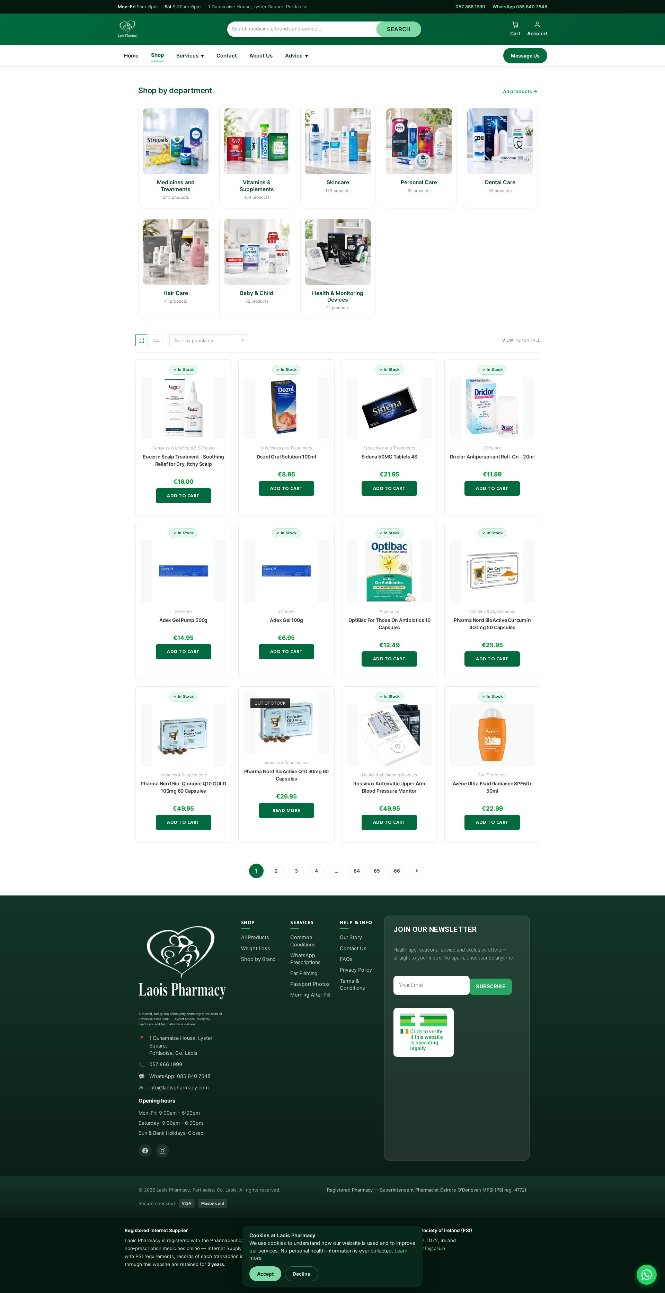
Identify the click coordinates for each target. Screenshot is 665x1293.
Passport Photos (310, 984)
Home (131, 55)
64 (357, 871)
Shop (157, 55)
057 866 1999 (470, 6)
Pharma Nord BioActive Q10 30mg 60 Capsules (286, 775)
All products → (520, 91)
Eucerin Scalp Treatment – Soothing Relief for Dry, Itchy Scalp (183, 460)
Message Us (525, 56)
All (536, 340)
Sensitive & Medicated (174, 448)
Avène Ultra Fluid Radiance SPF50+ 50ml (492, 787)
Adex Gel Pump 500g (183, 620)
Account (537, 33)
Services (190, 55)
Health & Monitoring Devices (389, 774)
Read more (286, 810)
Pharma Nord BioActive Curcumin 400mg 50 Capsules (492, 623)
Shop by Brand (258, 959)
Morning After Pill (310, 995)
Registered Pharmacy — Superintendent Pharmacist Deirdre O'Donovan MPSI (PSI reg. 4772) (426, 1190)
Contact (226, 55)
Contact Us (353, 948)
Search (399, 29)
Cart (515, 33)
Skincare (206, 448)
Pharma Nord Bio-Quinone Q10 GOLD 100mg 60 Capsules (183, 787)
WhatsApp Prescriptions (305, 958)
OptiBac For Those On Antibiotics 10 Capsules (389, 623)
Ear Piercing (304, 973)
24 (526, 340)
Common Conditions (303, 940)
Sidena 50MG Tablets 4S (389, 457)
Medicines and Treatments (286, 448)
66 (397, 871)
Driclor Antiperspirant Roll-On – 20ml (492, 457)
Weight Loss (255, 948)
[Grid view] (141, 340)
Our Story (351, 937)
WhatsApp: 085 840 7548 (180, 1076)
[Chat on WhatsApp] (647, 1275)
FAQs (346, 959)
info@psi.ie (433, 1248)
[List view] (156, 340)
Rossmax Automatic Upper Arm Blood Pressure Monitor (389, 787)
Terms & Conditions (352, 984)
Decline (301, 1274)
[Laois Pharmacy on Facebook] (145, 1150)
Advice (296, 55)
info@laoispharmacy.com (179, 1088)
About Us (261, 55)
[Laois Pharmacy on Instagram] (162, 1150)
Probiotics (389, 611)
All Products (255, 937)
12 (518, 340)
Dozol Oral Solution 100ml (286, 457)
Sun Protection (492, 774)
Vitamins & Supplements (492, 611)
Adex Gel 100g (286, 620)
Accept (265, 1274)
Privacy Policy (356, 970)
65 (377, 871)
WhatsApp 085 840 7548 (520, 6)
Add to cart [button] (183, 495)
